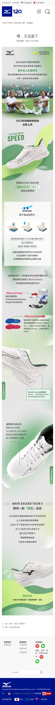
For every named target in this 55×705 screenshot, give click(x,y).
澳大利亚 (44, 699)
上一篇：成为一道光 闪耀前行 (14, 623)
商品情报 (17, 23)
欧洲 (32, 699)
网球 (10, 23)
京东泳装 (16, 3)
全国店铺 (23, 652)
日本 (21, 699)
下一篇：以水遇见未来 (11, 627)
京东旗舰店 (40, 3)
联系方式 (23, 648)
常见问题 (23, 645)
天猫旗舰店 (27, 3)
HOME (4, 23)
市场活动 (7, 645)
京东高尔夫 (6, 3)
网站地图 (38, 693)
